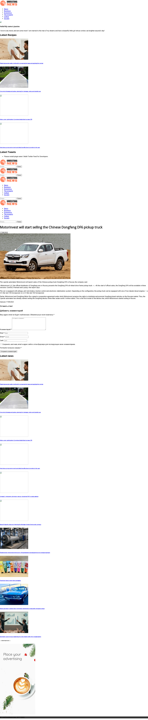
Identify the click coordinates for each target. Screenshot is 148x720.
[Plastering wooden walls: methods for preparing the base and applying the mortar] (14, 59)
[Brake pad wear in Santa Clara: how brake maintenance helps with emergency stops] (14, 604)
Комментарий (6, 329)
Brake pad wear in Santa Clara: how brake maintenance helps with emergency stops (22, 608)
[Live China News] (9, 182)
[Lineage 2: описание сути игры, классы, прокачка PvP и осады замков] (14, 492)
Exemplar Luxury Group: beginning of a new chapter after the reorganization (20, 636)
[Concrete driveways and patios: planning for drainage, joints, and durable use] (14, 87)
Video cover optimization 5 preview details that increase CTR (16, 119)
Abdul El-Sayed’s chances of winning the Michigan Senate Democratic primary (20, 524)
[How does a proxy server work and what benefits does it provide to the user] (14, 143)
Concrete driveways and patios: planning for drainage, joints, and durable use (20, 91)
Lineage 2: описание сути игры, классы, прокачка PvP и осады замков (19, 496)
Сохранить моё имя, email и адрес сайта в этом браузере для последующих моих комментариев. (38, 344)
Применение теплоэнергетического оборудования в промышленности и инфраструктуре (25, 552)
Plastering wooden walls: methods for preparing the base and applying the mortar (21, 63)
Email (2, 337)
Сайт (1, 340)
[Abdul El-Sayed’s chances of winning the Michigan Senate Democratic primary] (14, 520)
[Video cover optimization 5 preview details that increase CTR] (14, 115)
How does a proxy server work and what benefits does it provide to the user (20, 147)
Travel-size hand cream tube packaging (10, 580)
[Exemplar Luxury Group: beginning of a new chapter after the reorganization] (14, 632)
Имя (2, 333)
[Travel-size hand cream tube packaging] (14, 576)
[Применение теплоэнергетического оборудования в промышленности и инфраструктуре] (14, 548)
